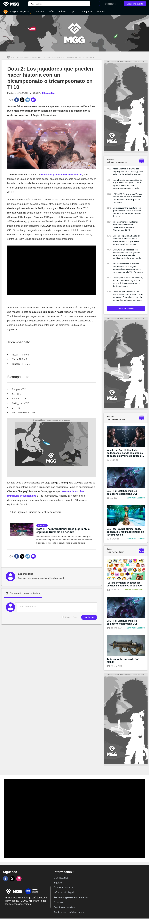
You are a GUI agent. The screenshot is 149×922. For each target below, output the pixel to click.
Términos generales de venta (71, 897)
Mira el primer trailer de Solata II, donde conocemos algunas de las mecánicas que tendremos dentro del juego (128, 281)
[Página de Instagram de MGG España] (19, 878)
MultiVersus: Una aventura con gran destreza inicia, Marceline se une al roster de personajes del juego (127, 212)
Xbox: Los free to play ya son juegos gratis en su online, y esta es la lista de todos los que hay (128, 171)
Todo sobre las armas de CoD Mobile (123, 660)
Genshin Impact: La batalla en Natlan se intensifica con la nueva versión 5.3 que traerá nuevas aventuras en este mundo (126, 240)
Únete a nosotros (64, 887)
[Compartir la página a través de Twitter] (22, 99)
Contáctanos (61, 877)
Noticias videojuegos (21, 57)
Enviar (90, 617)
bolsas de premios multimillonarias (61, 174)
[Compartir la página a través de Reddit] (27, 99)
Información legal (64, 892)
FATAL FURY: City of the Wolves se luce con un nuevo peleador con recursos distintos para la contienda (127, 198)
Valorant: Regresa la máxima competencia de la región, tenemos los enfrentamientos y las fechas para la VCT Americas (128, 268)
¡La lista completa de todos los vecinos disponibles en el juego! (124, 584)
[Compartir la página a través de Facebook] (16, 99)
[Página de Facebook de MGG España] (5, 878)
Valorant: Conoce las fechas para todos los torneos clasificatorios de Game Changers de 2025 (125, 226)
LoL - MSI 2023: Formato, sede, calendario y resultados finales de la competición (125, 532)
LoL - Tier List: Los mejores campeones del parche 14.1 (122, 492)
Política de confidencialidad (69, 912)
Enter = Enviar (71, 617)
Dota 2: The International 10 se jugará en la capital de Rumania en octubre (63, 531)
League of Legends (136, 498)
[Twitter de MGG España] (12, 878)
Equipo (58, 882)
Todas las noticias (126, 308)
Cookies (58, 902)
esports (42, 525)
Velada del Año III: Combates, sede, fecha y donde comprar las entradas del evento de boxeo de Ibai (125, 453)
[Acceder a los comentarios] (33, 99)
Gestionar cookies (64, 907)
